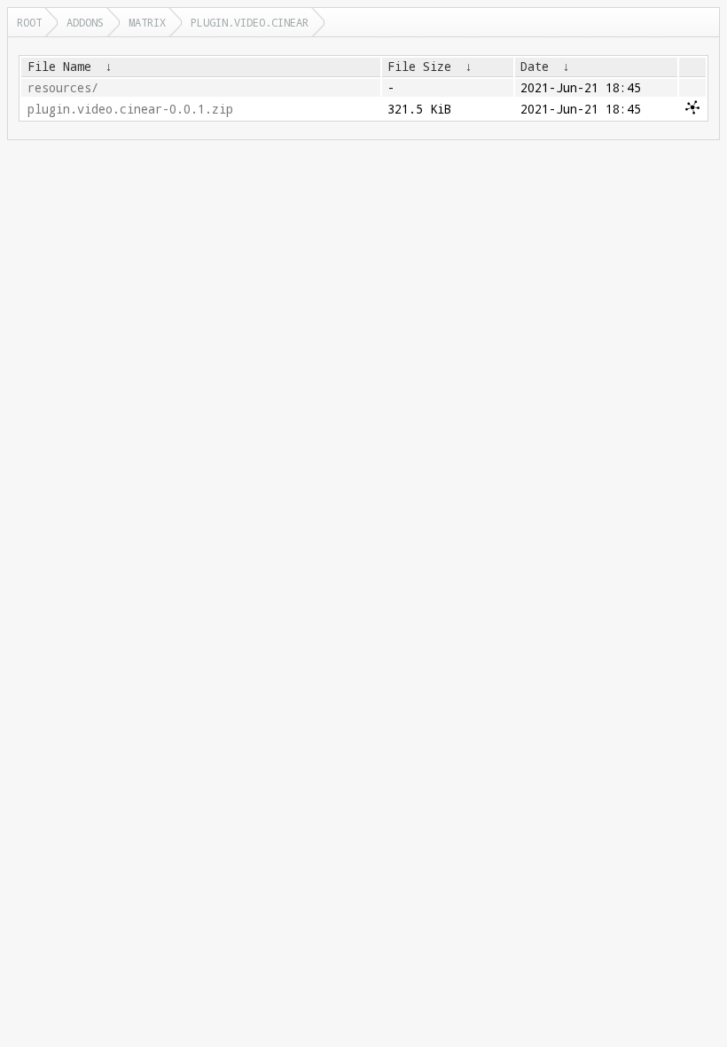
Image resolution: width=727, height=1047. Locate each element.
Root (29, 22)
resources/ (62, 88)
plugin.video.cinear (250, 22)
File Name (59, 67)
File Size (419, 67)
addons (85, 22)
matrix (147, 22)
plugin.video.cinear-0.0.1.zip (130, 109)
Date (534, 67)
